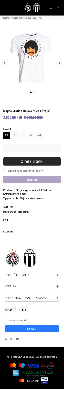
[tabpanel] (32, 57)
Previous (5, 63)
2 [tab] (33, 92)
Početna (5, 18)
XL (31, 135)
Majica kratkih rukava (31, 198)
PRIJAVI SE (32, 328)
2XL (39, 135)
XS (6, 135)
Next (59, 63)
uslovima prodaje (32, 170)
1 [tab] (31, 92)
